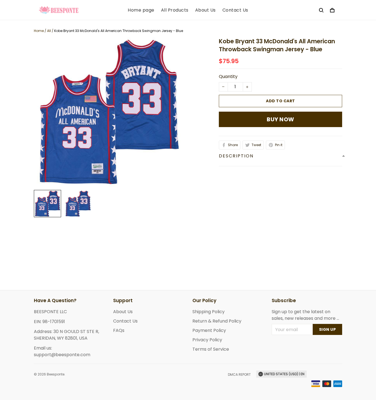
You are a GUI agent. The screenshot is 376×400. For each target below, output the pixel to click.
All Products (175, 10)
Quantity (228, 76)
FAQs (118, 330)
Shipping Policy (208, 311)
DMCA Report (239, 374)
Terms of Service (210, 349)
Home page (141, 10)
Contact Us (235, 10)
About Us (205, 10)
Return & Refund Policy (216, 321)
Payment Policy (209, 330)
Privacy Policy (207, 340)
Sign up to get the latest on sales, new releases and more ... (305, 314)
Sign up (327, 329)
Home (39, 30)
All (49, 30)
